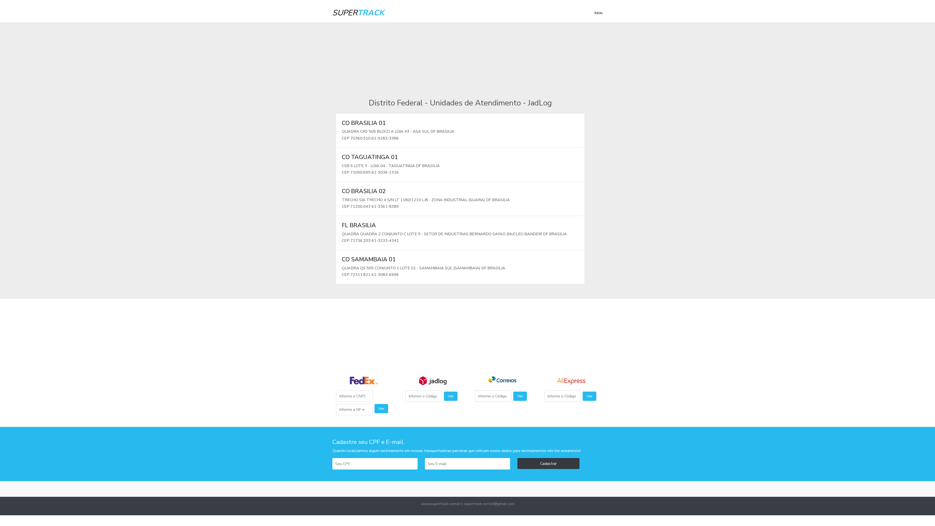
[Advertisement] (467, 56)
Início (598, 13)
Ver (381, 408)
